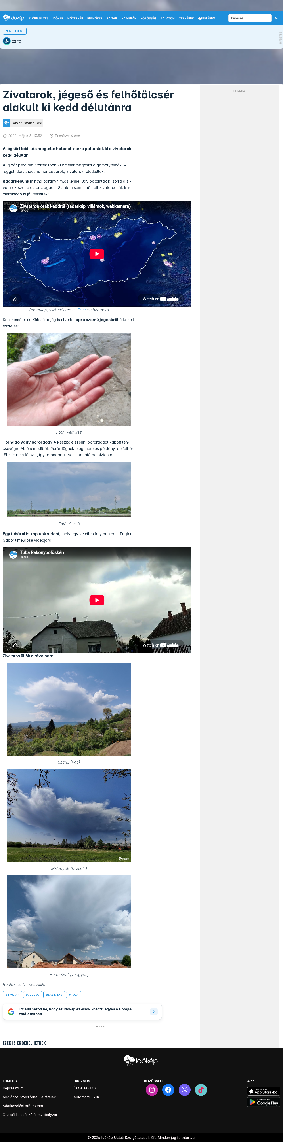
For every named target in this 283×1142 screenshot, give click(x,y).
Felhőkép (94, 18)
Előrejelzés (38, 18)
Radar (112, 18)
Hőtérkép (75, 18)
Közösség (148, 18)
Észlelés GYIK (85, 1088)
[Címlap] (15, 17)
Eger (82, 310)
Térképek (186, 18)
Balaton (168, 18)
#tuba (73, 994)
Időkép (58, 18)
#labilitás (54, 994)
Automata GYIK (86, 1097)
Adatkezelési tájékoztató (23, 1106)
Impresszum (13, 1088)
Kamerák (129, 18)
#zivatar (12, 994)
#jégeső (32, 994)
